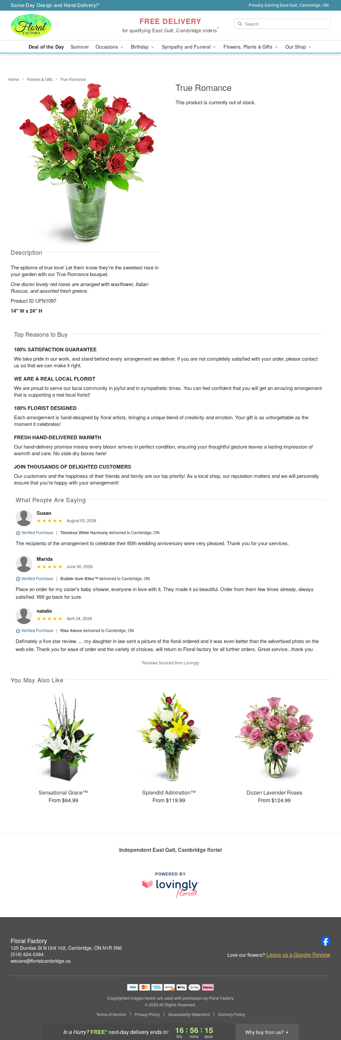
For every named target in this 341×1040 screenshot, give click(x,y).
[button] (323, 1011)
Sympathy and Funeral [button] (187, 46)
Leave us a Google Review (298, 954)
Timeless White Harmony (84, 532)
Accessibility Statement (189, 1014)
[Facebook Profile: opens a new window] (325, 941)
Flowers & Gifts (40, 79)
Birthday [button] (140, 46)
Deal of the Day (46, 46)
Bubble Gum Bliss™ (79, 578)
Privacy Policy (147, 1014)
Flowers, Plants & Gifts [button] (248, 46)
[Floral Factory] (59, 26)
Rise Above (71, 630)
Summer (80, 46)
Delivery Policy (231, 1014)
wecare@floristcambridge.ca (41, 960)
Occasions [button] (107, 46)
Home (13, 79)
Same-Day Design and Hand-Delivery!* (55, 4)
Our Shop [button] (296, 46)
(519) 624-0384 (27, 954)
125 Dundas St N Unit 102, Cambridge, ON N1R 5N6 (66, 947)
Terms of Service (111, 1014)
